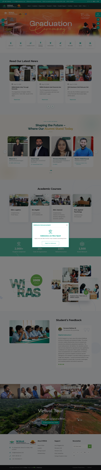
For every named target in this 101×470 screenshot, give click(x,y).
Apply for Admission (50, 243)
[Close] (67, 225)
